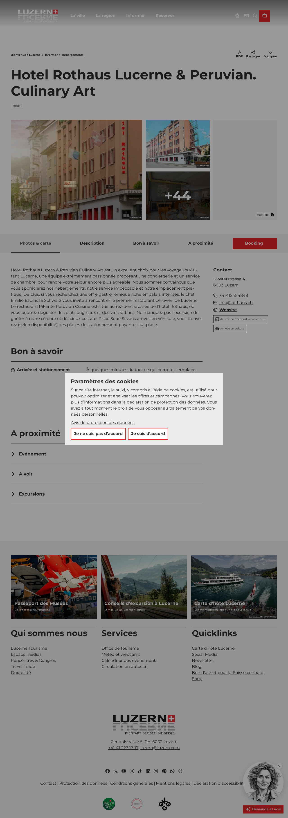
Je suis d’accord (148, 433)
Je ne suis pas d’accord (98, 433)
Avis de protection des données (103, 422)
